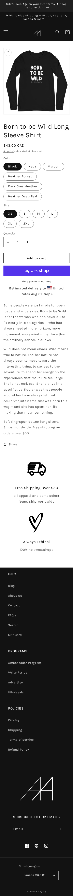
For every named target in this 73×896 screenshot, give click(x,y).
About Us (15, 595)
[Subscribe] (60, 829)
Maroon (54, 166)
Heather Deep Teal (22, 196)
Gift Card (15, 635)
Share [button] (13, 444)
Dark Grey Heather (23, 186)
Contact (14, 605)
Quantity (9, 233)
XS (10, 213)
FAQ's (12, 615)
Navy (32, 166)
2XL (26, 223)
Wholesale (16, 692)
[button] (5, 32)
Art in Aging (40, 892)
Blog (11, 586)
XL (10, 223)
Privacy (13, 720)
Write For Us (17, 672)
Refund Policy (18, 749)
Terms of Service (21, 739)
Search (13, 625)
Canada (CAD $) (34, 875)
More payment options (36, 281)
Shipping (8, 151)
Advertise (15, 682)
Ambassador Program (24, 663)
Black (12, 166)
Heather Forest (20, 176)
